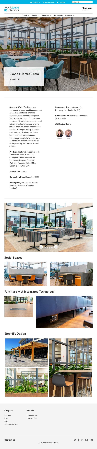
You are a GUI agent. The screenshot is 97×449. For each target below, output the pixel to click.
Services (45, 15)
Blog (6, 421)
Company (8, 410)
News (6, 418)
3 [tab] (47, 247)
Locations (68, 15)
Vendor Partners (32, 415)
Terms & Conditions (11, 424)
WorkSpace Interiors (51, 442)
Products (30, 410)
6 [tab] (53, 247)
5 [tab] (51, 247)
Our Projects (58, 15)
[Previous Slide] (41, 247)
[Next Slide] (56, 247)
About (24, 15)
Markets (35, 15)
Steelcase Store (32, 418)
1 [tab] (44, 247)
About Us (7, 415)
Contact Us (36, 2)
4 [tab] (49, 247)
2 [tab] (45, 247)
